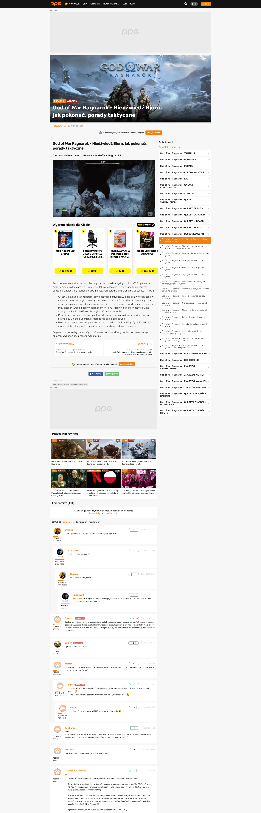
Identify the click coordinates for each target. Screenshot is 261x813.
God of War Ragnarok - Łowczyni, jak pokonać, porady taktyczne (185, 254)
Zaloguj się (94, 513)
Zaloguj (205, 4)
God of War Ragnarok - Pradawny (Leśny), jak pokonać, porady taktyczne (185, 290)
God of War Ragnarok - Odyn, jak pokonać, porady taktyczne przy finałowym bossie (183, 346)
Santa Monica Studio (61, 384)
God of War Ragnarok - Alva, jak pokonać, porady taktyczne (183, 268)
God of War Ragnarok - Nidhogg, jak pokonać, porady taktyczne (185, 304)
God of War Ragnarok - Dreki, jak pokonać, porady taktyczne (183, 261)
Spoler (68, 643)
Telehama (70, 728)
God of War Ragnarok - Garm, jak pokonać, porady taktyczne (183, 318)
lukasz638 (73, 550)
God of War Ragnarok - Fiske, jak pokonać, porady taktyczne (183, 297)
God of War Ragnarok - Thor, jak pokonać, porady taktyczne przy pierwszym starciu (183, 247)
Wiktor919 (70, 750)
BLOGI (132, 4)
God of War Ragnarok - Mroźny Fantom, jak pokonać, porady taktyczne (184, 311)
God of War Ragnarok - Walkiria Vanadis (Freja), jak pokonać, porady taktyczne (183, 283)
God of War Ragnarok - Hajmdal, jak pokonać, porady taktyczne (185, 325)
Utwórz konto (111, 513)
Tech (124, 4)
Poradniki (95, 4)
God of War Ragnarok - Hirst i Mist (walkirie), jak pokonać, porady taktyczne (182, 332)
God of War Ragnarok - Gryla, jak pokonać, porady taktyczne (183, 275)
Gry (85, 4)
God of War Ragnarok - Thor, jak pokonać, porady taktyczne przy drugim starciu (183, 339)
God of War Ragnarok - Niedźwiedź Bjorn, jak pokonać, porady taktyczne (185, 240)
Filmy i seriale (111, 4)
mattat (68, 664)
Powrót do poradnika (169, 147)
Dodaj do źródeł (153, 133)
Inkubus (69, 618)
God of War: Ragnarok (79, 384)
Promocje (74, 4)
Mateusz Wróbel (59, 126)
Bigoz (70, 684)
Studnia (69, 530)
